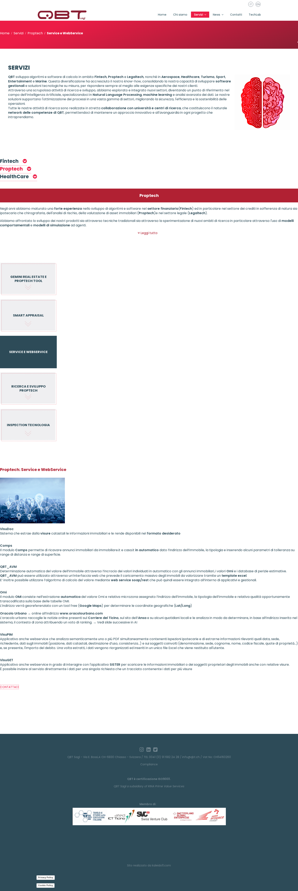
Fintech (10, 161)
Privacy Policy (45, 877)
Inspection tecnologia (28, 425)
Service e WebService (28, 352)
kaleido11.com (161, 865)
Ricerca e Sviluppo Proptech (28, 388)
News (216, 15)
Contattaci (9, 687)
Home (162, 15)
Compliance (149, 764)
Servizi (198, 15)
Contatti (236, 15)
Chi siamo (180, 15)
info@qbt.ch (191, 757)
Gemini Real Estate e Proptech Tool (28, 278)
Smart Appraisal (28, 315)
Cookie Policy (45, 885)
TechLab (255, 15)
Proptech (12, 168)
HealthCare (15, 176)
